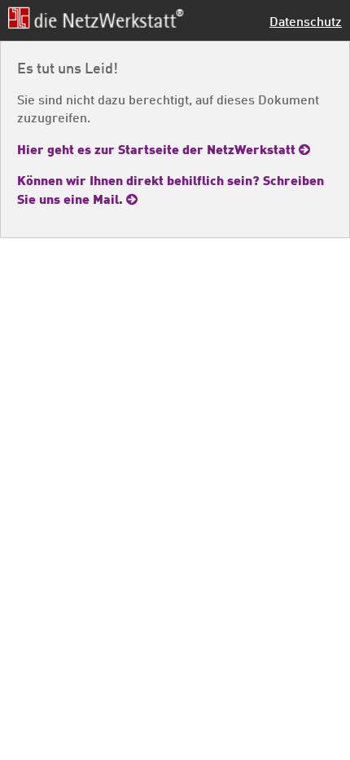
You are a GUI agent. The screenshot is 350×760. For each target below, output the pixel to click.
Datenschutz (305, 21)
